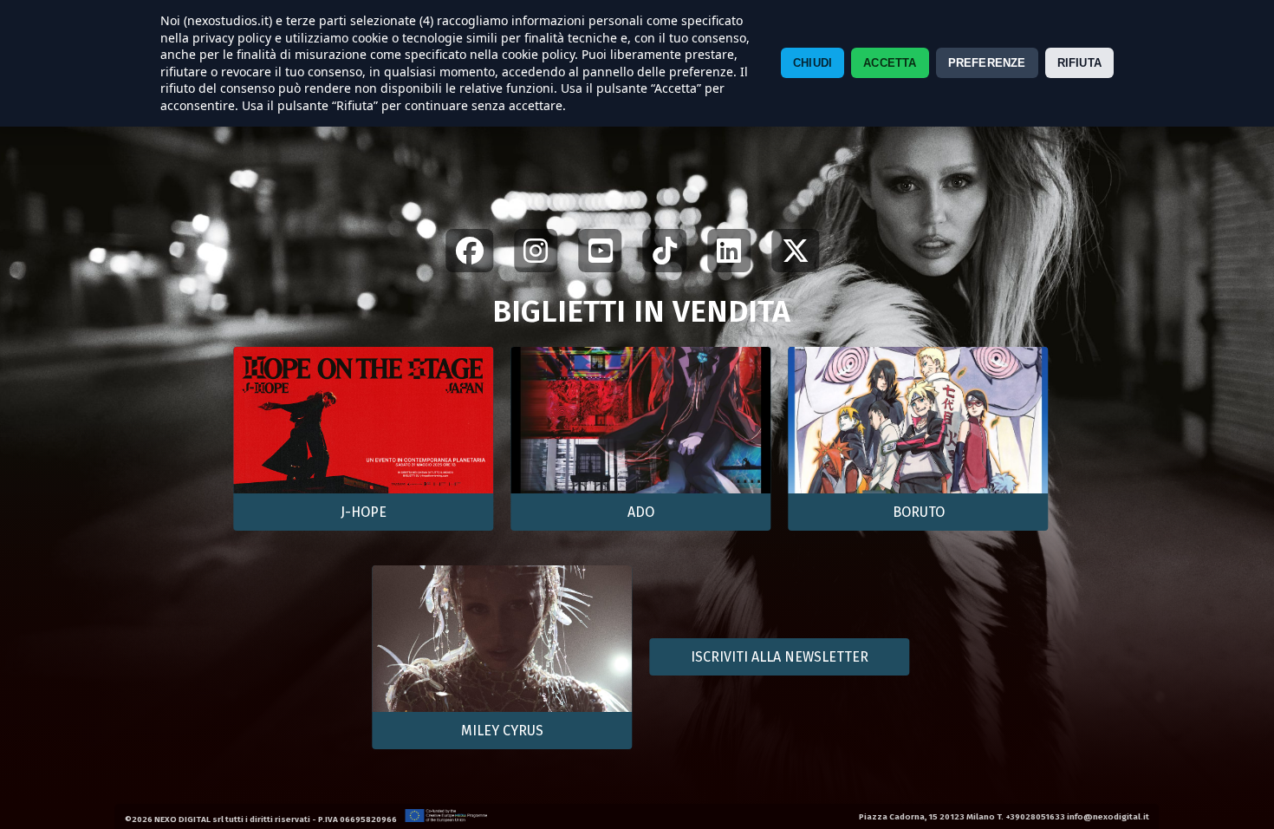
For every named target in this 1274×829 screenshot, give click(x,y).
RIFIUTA (1079, 62)
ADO (640, 512)
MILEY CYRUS (502, 730)
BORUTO (919, 512)
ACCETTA (889, 62)
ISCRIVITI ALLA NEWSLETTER (779, 657)
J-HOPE (364, 512)
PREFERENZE (987, 62)
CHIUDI (812, 62)
